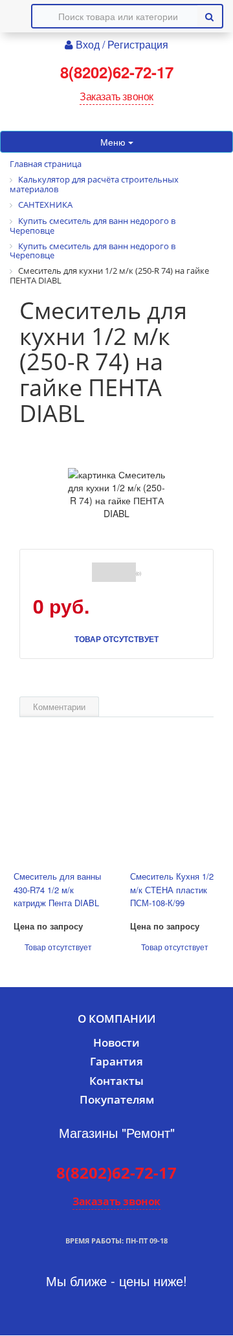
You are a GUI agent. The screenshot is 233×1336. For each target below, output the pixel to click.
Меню (114, 141)
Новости (116, 1042)
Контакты (116, 1080)
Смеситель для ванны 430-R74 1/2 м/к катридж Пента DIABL (57, 889)
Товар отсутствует (116, 639)
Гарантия (116, 1061)
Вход (89, 44)
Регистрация (137, 44)
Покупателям (117, 1099)
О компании (116, 1018)
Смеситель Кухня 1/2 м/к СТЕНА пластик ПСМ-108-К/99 (172, 889)
